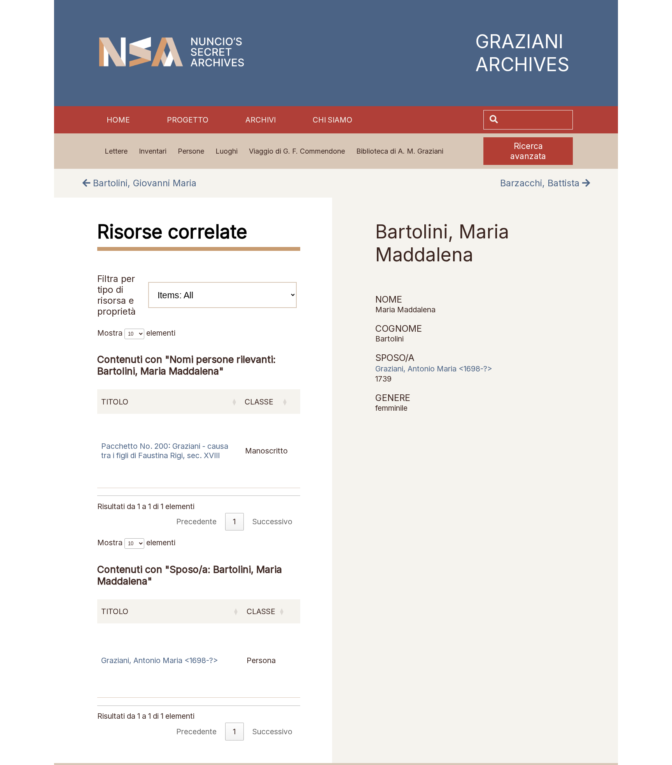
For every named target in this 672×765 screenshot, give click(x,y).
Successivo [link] (272, 731)
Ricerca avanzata (528, 151)
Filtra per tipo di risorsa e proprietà (116, 295)
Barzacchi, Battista (541, 183)
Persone (191, 151)
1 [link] (234, 731)
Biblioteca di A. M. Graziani (399, 151)
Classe (261, 611)
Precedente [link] (196, 731)
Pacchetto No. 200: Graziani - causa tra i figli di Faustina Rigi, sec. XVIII (164, 450)
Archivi (260, 119)
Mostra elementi (136, 542)
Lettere (116, 151)
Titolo (114, 611)
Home (118, 119)
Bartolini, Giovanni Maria (143, 183)
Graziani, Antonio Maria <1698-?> (159, 660)
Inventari (152, 151)
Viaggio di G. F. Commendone (297, 151)
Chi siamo (332, 119)
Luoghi (226, 151)
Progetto (187, 119)
